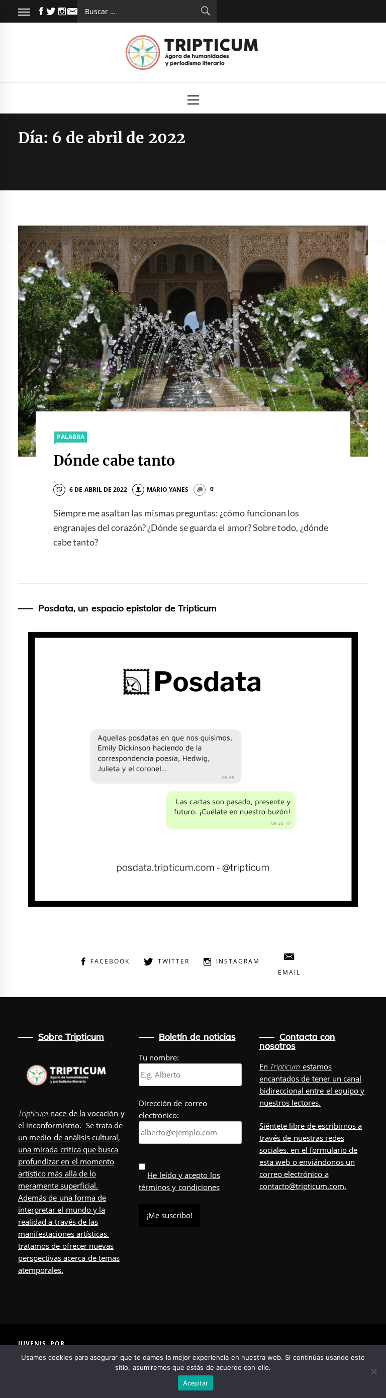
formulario (328, 1150)
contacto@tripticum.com (301, 1186)
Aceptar (196, 1383)
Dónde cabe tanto (114, 461)
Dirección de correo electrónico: (173, 1109)
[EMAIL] (72, 11)
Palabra (70, 437)
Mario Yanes (167, 489)
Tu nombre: (159, 1057)
